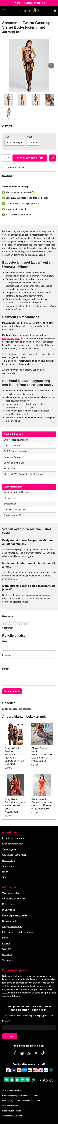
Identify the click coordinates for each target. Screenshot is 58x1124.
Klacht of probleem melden (15, 915)
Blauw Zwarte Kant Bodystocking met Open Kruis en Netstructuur (41, 754)
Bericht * (6, 668)
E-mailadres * (8, 655)
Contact (6, 943)
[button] (8, 100)
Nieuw (5, 871)
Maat (6, 136)
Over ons (6, 949)
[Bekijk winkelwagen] (54, 11)
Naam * (6, 641)
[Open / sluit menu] (3, 11)
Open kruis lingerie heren (14, 855)
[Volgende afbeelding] (51, 66)
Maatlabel (7, 175)
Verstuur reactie (12, 691)
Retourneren (8, 904)
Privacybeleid (8, 910)
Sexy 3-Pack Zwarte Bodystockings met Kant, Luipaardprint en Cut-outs (14, 756)
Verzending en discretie (13, 898)
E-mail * (6, 1021)
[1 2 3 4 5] (6, 158)
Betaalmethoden (10, 921)
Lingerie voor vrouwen (13, 838)
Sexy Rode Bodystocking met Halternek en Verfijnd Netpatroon (15, 805)
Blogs (5, 937)
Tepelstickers (8, 866)
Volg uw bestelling (10, 893)
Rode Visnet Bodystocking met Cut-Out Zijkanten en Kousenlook (41, 804)
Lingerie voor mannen (12, 843)
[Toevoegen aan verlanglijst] (52, 158)
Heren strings (8, 860)
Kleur (29, 136)
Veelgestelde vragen (12, 926)
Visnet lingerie (9, 849)
